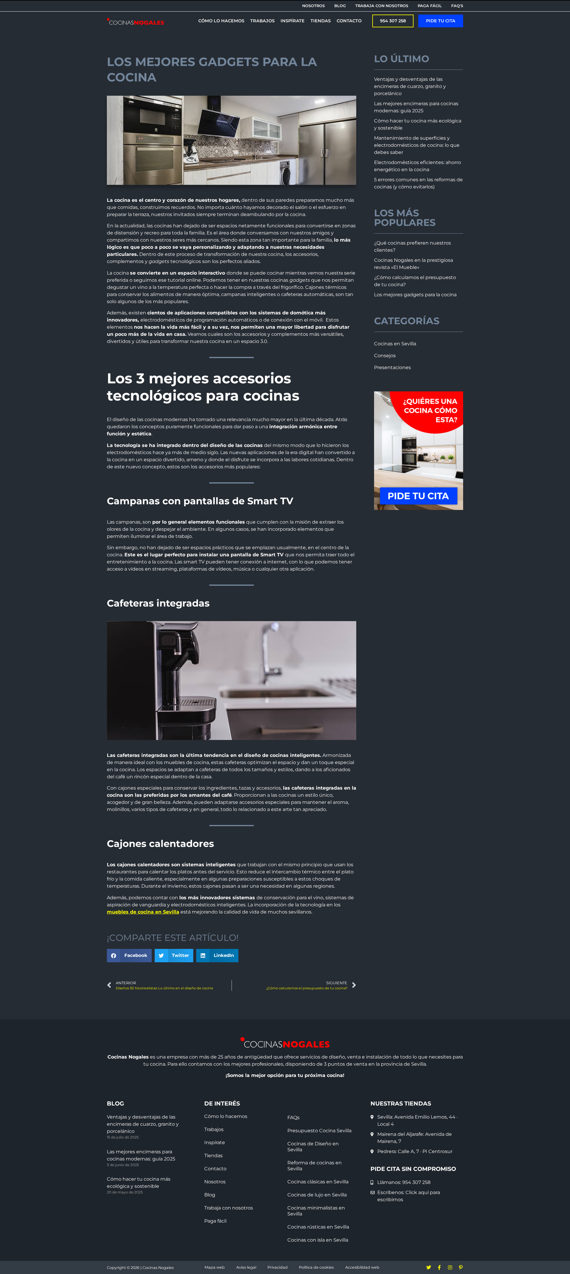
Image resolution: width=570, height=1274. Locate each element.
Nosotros (215, 1182)
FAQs (293, 1117)
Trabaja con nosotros (228, 1208)
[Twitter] (428, 1267)
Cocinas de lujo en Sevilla (317, 1195)
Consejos (385, 355)
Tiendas (213, 1155)
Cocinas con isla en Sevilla (317, 1240)
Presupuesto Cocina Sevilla (319, 1130)
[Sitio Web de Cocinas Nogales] (135, 21)
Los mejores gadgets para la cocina (415, 294)
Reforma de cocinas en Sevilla (314, 1165)
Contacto (215, 1168)
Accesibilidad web (362, 1267)
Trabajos (214, 1129)
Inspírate (214, 1142)
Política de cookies (316, 1267)
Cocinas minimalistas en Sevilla (316, 1211)
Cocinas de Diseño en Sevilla (313, 1146)
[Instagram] (450, 1267)
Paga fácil (215, 1221)
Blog (209, 1195)
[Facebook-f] (439, 1267)
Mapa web (215, 1267)
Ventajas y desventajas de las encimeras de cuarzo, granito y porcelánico (410, 86)
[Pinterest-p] (460, 1267)
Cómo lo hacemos (225, 1116)
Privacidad (277, 1267)
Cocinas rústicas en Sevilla (318, 1227)
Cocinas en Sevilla (395, 344)
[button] (440, 21)
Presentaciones (392, 367)
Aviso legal (246, 1267)
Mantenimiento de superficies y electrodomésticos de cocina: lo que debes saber (417, 145)
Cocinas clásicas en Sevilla (318, 1182)
